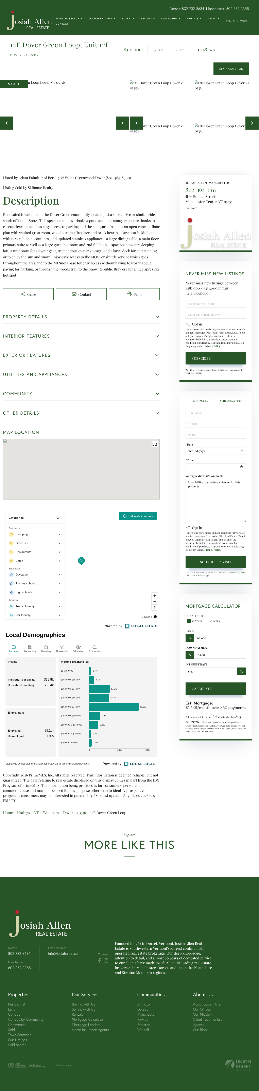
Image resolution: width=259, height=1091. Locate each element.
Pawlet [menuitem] (142, 1019)
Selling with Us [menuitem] (83, 1009)
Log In (243, 21)
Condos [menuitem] (14, 1014)
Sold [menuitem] (11, 1029)
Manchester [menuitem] (146, 1014)
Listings (23, 812)
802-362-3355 (237, 8)
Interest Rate (197, 664)
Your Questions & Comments (205, 476)
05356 (81, 812)
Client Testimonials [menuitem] (207, 1019)
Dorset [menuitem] (142, 1009)
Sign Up (230, 21)
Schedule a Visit (230, 400)
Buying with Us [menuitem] (83, 1004)
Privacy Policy (212, 346)
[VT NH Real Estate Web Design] (238, 1065)
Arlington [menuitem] (144, 1004)
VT (36, 812)
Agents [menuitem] (198, 1024)
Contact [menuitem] (62, 23)
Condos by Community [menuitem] (26, 1019)
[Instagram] (106, 960)
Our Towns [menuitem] (169, 18)
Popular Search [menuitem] (68, 18)
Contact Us (191, 207)
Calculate (202, 688)
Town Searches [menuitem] (19, 1034)
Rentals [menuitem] (192, 18)
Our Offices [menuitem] (202, 1009)
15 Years (215, 621)
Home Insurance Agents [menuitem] (90, 1029)
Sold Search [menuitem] (17, 1044)
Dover (68, 812)
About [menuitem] (212, 18)
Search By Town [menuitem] (101, 18)
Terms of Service (197, 575)
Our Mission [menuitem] (202, 1014)
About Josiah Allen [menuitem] (207, 1004)
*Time (190, 460)
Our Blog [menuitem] (200, 1029)
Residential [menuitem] (16, 1004)
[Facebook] (99, 960)
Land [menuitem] (12, 1009)
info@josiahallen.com (64, 953)
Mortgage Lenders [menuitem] (86, 1024)
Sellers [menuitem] (146, 18)
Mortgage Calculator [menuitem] (88, 1019)
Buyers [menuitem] (127, 18)
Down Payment (197, 648)
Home (8, 812)
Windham (51, 812)
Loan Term (194, 616)
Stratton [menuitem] (143, 1024)
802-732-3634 (193, 8)
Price (190, 631)
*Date (189, 444)
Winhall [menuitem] (143, 1029)
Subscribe (201, 358)
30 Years (197, 621)
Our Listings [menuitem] (17, 1039)
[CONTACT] (231, 68)
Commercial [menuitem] (17, 1024)
